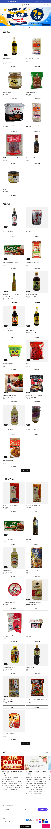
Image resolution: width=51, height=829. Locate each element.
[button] (2, 4)
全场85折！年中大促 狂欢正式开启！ (12, 773)
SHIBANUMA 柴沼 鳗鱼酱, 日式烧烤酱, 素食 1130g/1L (36, 538)
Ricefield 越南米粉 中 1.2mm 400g (32, 262)
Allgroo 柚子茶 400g (7, 92)
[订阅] (25, 809)
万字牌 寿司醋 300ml (7, 427)
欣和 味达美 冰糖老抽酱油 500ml (9, 395)
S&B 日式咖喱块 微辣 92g (8, 460)
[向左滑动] (22, 799)
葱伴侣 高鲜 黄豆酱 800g (8, 363)
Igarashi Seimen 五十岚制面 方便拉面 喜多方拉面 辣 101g (36, 700)
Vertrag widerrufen (25, 826)
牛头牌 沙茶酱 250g (29, 230)
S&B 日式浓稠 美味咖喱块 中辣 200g (10, 262)
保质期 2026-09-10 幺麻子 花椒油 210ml (11, 294)
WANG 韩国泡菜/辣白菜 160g (9, 602)
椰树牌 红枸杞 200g (29, 363)
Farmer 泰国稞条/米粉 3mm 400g (32, 125)
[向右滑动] (28, 799)
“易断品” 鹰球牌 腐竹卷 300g (31, 92)
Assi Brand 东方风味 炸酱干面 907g (10, 505)
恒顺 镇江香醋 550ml (7, 58)
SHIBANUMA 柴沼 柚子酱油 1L (31, 667)
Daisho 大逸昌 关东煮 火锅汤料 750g (33, 570)
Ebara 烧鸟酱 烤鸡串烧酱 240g (9, 667)
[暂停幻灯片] (30, 27)
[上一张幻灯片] (20, 27)
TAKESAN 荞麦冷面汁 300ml (31, 294)
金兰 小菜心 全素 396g (30, 427)
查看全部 (25, 470)
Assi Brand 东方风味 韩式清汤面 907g (33, 505)
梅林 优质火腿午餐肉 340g (8, 125)
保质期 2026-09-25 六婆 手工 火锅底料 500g (11, 157)
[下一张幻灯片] (26, 27)
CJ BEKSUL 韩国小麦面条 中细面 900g (33, 602)
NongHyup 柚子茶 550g (7, 189)
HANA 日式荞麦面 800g (7, 699)
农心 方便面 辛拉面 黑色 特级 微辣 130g (34, 395)
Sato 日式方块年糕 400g (8, 635)
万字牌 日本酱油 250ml (30, 157)
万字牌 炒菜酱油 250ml (7, 329)
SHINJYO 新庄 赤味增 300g (31, 635)
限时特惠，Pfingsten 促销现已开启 (36, 773)
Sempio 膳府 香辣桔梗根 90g (9, 733)
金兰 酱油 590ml (6, 230)
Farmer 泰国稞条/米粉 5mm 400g (32, 58)
